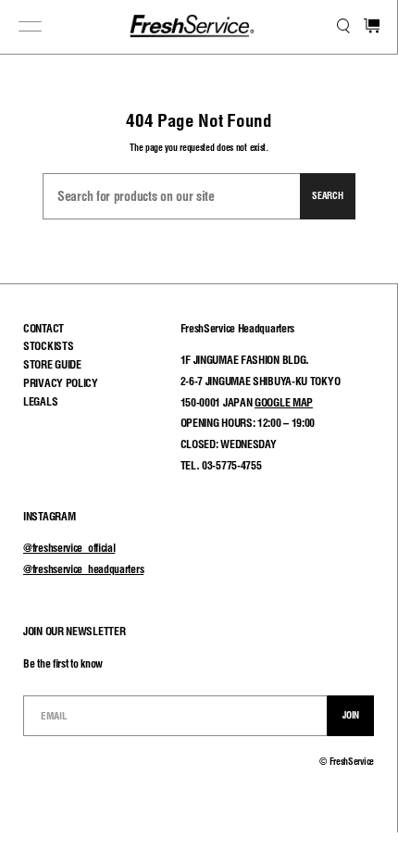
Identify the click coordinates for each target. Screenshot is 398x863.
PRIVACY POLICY (60, 383)
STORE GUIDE (52, 364)
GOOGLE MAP (284, 402)
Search (327, 195)
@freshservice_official (69, 548)
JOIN (350, 714)
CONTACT (43, 328)
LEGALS (40, 401)
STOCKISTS (48, 346)
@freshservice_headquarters (83, 569)
